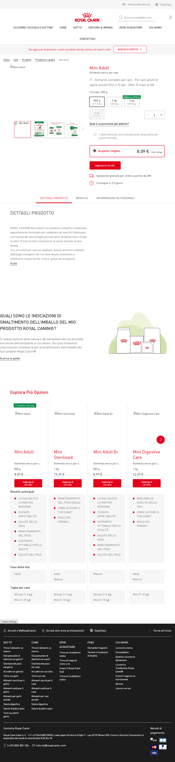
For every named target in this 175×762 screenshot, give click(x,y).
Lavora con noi (123, 692)
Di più (13, 263)
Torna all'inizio (162, 635)
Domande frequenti (97, 652)
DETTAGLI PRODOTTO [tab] (54, 198)
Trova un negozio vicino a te (68, 666)
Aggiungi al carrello (105, 165)
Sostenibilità (122, 656)
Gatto (7, 646)
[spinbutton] (154, 115)
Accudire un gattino (13, 675)
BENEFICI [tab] (82, 198)
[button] (82, 130)
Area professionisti (138, 4)
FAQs (91, 646)
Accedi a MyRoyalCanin (22, 635)
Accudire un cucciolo (42, 675)
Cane (34, 646)
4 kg (131, 100)
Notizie (119, 688)
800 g (96, 100)
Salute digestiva (11, 708)
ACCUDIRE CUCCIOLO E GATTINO (33, 27)
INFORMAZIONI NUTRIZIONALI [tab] (115, 198)
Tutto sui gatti (10, 680)
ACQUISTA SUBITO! (128, 49)
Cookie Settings (9, 626)
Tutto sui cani (38, 680)
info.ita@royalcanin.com (51, 749)
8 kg (96, 112)
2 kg (114, 100)
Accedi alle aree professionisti (65, 635)
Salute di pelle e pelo (13, 712)
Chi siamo (122, 646)
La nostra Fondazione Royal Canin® (125, 672)
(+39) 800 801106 (18, 749)
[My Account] (171, 17)
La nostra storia (124, 652)
